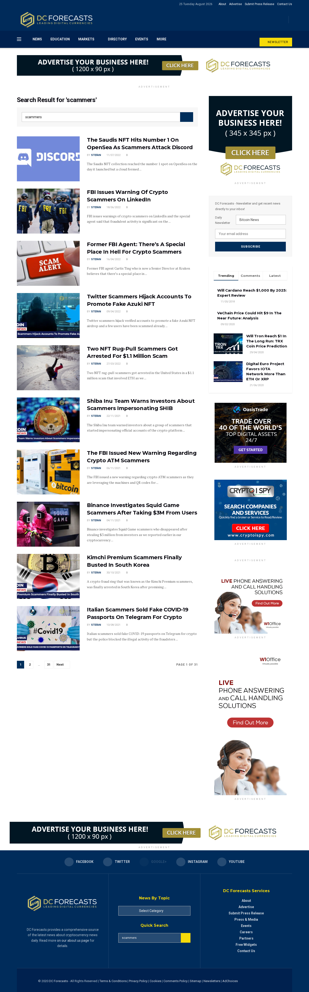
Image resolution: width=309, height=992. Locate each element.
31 (48, 664)
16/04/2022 (113, 259)
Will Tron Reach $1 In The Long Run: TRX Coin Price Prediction (266, 341)
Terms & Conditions (113, 981)
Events (141, 39)
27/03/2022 (113, 363)
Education (60, 39)
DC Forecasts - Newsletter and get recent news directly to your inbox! (247, 206)
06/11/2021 (113, 468)
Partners (246, 938)
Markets (86, 39)
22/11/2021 (113, 416)
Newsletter (277, 42)
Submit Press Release (259, 4)
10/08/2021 (113, 624)
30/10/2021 (113, 572)
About (222, 4)
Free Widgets (246, 945)
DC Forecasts (58, 981)
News (37, 39)
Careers (246, 932)
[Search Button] (186, 117)
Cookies (155, 981)
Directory (117, 39)
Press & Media (246, 919)
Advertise (235, 4)
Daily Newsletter (222, 220)
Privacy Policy (138, 981)
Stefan (96, 155)
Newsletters (212, 981)
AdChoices (230, 981)
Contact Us (284, 4)
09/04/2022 (113, 311)
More (162, 39)
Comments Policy (175, 981)
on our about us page (73, 940)
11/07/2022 (113, 155)
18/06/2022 (113, 207)
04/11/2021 (113, 520)
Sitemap (195, 981)
